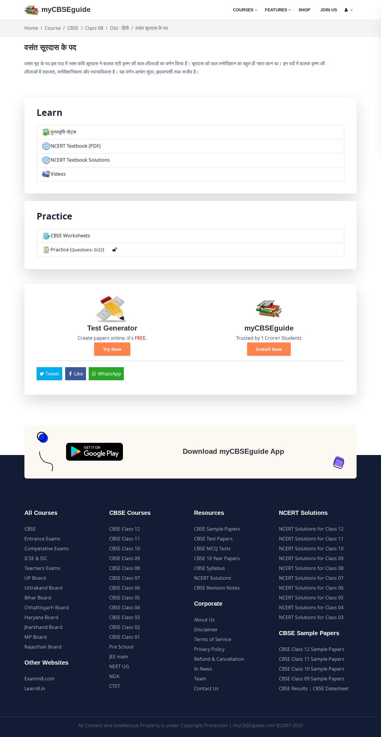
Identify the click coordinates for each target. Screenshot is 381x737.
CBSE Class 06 (124, 588)
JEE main (118, 656)
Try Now (112, 349)
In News (203, 669)
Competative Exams (46, 548)
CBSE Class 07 (124, 578)
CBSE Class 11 (124, 538)
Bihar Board (37, 597)
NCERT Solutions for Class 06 (311, 588)
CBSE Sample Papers (217, 529)
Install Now (269, 349)
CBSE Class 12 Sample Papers (311, 649)
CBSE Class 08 (124, 568)
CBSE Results (293, 688)
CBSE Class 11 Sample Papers (311, 659)
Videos (58, 174)
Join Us (328, 9)
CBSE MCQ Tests (212, 548)
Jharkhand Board (43, 627)
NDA (114, 676)
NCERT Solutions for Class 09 (311, 558)
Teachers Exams (42, 568)
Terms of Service (212, 639)
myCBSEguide (64, 9)
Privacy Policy (209, 649)
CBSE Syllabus (209, 568)
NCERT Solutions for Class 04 (311, 607)
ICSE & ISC (35, 558)
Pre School (121, 646)
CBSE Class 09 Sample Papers (311, 678)
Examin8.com (39, 678)
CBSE (73, 28)
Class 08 (94, 28)
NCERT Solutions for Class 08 (311, 568)
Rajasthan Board (43, 646)
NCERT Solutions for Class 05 (311, 597)
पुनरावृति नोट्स (63, 132)
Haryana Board (41, 617)
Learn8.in (34, 688)
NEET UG (119, 666)
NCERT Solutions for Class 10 (311, 548)
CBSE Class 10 (124, 548)
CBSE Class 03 (124, 617)
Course (53, 28)
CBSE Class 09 (124, 558)
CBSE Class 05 (124, 597)
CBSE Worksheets (70, 235)
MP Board (35, 637)
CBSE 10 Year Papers (217, 558)
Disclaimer (206, 629)
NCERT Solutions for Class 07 (311, 578)
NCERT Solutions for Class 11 (311, 538)
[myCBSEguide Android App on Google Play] (94, 452)
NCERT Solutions (212, 578)
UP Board (35, 578)
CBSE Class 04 (124, 607)
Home (31, 28)
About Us (204, 619)
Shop (304, 9)
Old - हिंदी (119, 28)
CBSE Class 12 (124, 529)
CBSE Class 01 (124, 637)
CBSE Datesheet (331, 688)
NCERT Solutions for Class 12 (311, 529)
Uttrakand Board (43, 588)
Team (200, 678)
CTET (114, 686)
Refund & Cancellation (219, 659)
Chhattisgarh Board (46, 607)
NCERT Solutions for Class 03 (311, 617)
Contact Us (206, 688)
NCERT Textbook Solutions (80, 160)
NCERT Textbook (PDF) (76, 146)
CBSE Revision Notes (217, 588)
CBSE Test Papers (213, 538)
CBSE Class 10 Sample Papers (311, 669)
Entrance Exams (42, 538)
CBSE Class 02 (124, 627)
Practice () (77, 249)
